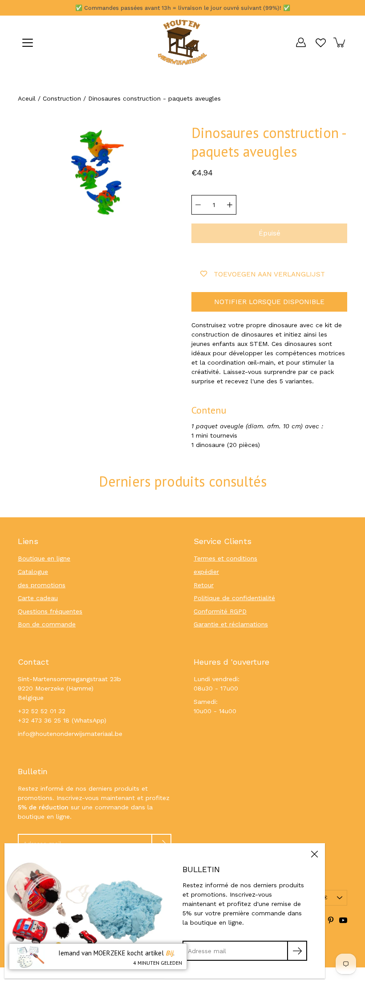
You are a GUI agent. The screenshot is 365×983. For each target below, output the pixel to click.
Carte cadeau (38, 597)
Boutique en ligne (44, 558)
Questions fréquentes (50, 611)
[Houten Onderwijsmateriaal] (182, 42)
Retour (204, 585)
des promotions (41, 585)
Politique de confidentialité (234, 597)
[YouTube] (343, 920)
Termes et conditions (225, 558)
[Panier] (340, 42)
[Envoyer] (297, 951)
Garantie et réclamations (231, 624)
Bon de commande (47, 624)
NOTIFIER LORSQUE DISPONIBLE (269, 302)
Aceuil (27, 98)
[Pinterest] (331, 920)
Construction (62, 98)
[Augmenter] (229, 205)
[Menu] (27, 42)
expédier (206, 571)
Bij (169, 953)
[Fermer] (314, 854)
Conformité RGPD (220, 611)
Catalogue (33, 571)
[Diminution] (198, 205)
